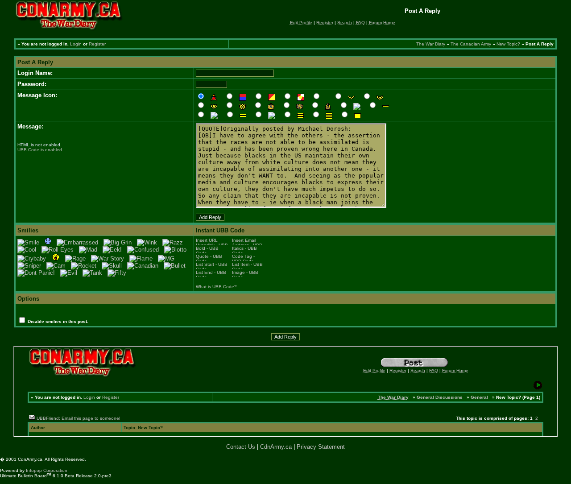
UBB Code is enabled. (40, 149)
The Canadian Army (471, 43)
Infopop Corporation (46, 470)
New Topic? (508, 43)
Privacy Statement (321, 446)
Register (97, 43)
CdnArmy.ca (276, 446)
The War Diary (430, 43)
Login (76, 43)
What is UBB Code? (216, 286)
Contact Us (240, 446)
